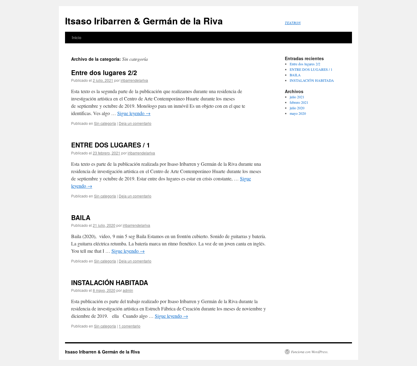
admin (128, 290)
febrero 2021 (299, 102)
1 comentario (129, 325)
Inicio (76, 37)
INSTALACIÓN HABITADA (109, 282)
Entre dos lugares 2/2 (104, 72)
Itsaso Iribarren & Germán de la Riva (144, 20)
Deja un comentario (135, 123)
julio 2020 (297, 107)
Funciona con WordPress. (309, 351)
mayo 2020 (298, 113)
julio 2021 (297, 96)
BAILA (80, 217)
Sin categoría (105, 123)
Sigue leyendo (133, 113)
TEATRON (293, 22)
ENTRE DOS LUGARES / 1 (110, 144)
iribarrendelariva (134, 80)
